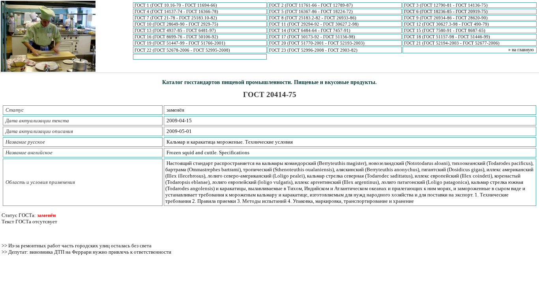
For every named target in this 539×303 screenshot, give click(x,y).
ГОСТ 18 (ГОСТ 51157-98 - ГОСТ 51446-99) (447, 36)
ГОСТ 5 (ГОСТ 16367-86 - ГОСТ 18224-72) (311, 11)
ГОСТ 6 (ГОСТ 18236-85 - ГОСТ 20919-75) (446, 11)
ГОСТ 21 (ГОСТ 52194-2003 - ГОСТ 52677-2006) (452, 43)
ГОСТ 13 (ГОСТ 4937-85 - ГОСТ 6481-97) (175, 30)
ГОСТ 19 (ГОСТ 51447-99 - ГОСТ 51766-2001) (180, 43)
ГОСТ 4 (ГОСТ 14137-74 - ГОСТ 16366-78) (176, 11)
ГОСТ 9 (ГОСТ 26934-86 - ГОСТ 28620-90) (446, 17)
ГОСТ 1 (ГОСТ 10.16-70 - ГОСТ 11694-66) (176, 5)
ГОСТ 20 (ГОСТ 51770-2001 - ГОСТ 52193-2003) (317, 43)
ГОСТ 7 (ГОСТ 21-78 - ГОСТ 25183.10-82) (176, 17)
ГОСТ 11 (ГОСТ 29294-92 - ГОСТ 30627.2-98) (314, 24)
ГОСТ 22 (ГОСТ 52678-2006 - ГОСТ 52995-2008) (182, 50)
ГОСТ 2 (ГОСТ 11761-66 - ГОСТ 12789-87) (311, 5)
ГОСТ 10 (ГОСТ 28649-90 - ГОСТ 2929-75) (176, 24)
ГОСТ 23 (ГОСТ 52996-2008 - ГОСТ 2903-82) (313, 50)
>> (5, 246)
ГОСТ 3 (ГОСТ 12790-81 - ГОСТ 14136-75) (446, 5)
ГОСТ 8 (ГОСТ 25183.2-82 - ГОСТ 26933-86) (312, 17)
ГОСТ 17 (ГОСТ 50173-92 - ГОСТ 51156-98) (312, 36)
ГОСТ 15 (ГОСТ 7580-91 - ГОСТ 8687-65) (444, 30)
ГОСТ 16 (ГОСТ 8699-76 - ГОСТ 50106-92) (176, 36)
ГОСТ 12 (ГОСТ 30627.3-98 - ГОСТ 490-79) (446, 24)
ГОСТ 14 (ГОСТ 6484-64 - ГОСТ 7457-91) (309, 30)
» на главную (521, 49)
